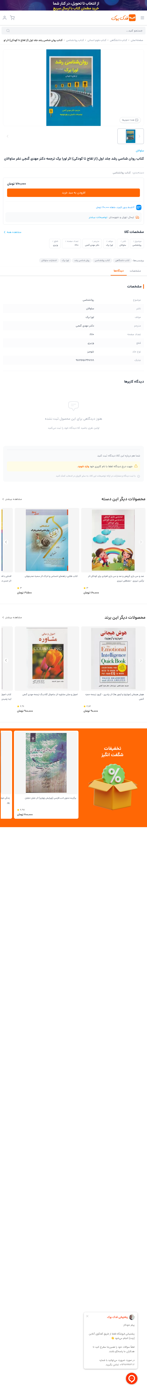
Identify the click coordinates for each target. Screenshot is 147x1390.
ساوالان (140, 151)
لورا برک (65, 260)
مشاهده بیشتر (13, 499)
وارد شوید (83, 466)
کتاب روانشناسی (122, 173)
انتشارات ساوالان (49, 260)
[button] (6, 542)
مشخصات (135, 271)
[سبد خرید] (12, 18)
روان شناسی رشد (81, 260)
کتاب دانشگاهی (122, 260)
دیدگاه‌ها (119, 271)
